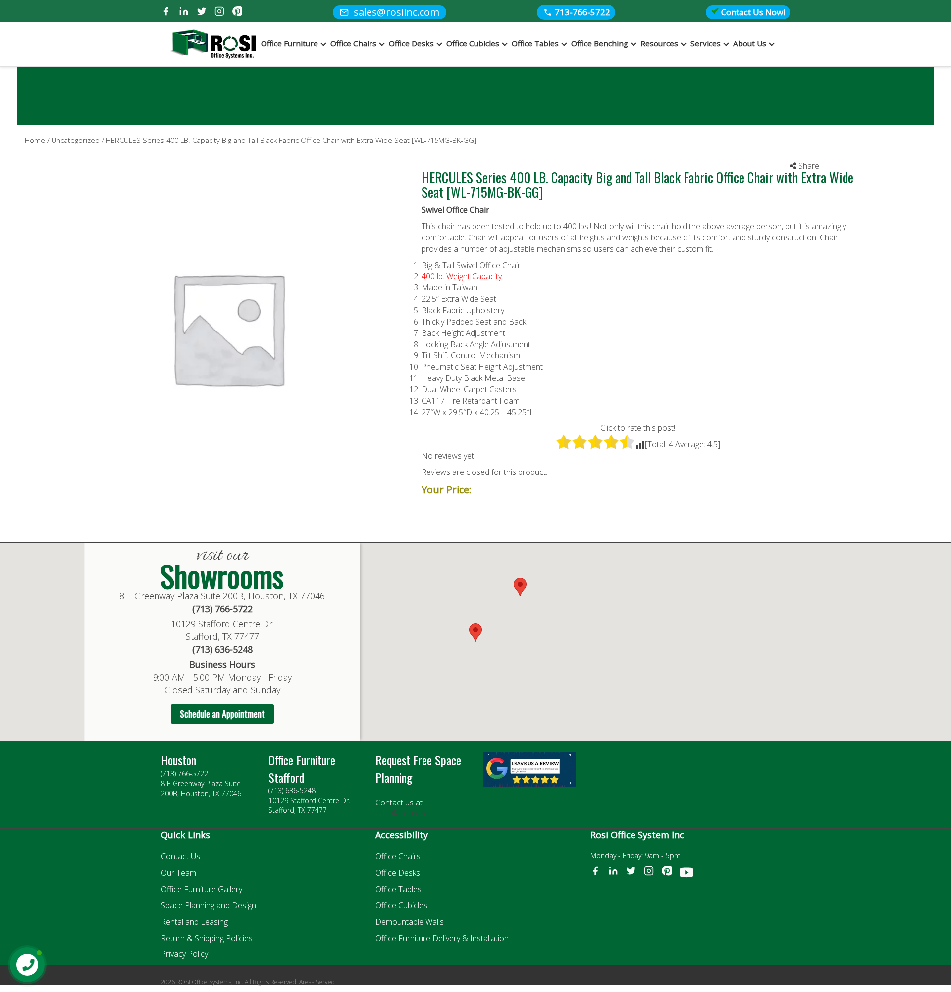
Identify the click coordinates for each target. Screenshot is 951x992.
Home (35, 140)
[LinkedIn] (184, 12)
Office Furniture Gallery (201, 889)
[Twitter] (202, 12)
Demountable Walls (409, 921)
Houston (178, 760)
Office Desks (411, 43)
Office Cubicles (472, 43)
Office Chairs (353, 43)
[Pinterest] (237, 12)
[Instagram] (219, 12)
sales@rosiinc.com (405, 813)
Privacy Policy (184, 953)
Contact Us (180, 856)
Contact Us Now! (752, 12)
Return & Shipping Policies (207, 938)
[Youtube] (686, 874)
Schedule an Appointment (222, 714)
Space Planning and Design (208, 905)
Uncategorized (76, 140)
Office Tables (535, 43)
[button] (520, 587)
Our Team (178, 872)
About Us (749, 43)
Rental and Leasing (194, 921)
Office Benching (599, 43)
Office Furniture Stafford (301, 768)
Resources (659, 43)
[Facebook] (166, 12)
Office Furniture (289, 43)
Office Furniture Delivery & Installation (442, 938)
